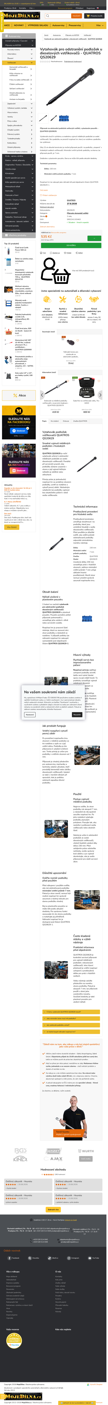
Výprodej (9, 1318)
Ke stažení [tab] (55, 421)
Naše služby (60, 1289)
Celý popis (44, 190)
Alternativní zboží (49, 372)
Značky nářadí (60, 1283)
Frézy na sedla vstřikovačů (19, 80)
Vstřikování (11, 63)
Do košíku (71, 245)
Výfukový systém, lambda (17, 108)
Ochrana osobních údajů (15, 1296)
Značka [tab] (80, 421)
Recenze (58, 1308)
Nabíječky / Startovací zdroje (16, 217)
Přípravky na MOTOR (13, 45)
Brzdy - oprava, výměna (14, 156)
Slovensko (10, 1289)
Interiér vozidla (11, 208)
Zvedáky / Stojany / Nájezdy (15, 200)
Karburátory (11, 143)
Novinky (9, 1311)
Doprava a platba (12, 1283)
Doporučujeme (11, 1315)
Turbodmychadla (13, 138)
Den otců (7, 514)
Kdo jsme (58, 1280)
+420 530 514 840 (42, 1228)
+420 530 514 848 (43, 1231)
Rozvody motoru (13, 49)
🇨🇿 (98, 8)
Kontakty (22, 8)
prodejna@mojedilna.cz (60, 1231)
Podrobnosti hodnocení (73, 61)
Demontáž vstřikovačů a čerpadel (18, 68)
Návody (58, 1311)
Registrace (91, 8)
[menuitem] (7, 25)
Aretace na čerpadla (17, 99)
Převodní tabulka (61, 1305)
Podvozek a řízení (11, 195)
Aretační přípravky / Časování (16, 41)
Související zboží (48, 332)
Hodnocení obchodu (53, 1169)
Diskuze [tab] (66, 421)
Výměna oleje (10, 169)
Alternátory (11, 54)
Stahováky (9, 191)
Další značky (85, 1159)
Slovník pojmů (60, 1302)
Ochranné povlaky (12, 226)
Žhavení (10, 58)
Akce (8, 1308)
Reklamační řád (12, 1302)
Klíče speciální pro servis (14, 182)
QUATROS (71, 200)
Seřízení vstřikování (16, 88)
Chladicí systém (13, 130)
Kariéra (58, 1299)
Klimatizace (9, 173)
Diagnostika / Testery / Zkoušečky (18, 165)
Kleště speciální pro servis (15, 178)
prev (41, 395)
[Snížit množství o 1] (94, 238)
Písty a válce (12, 121)
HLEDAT (76, 16)
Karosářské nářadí (12, 204)
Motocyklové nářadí (12, 186)
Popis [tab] (44, 421)
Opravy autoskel (11, 213)
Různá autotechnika (12, 230)
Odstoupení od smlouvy (15, 1299)
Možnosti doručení (47, 207)
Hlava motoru (12, 112)
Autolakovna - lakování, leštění (17, 221)
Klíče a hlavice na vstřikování (15, 74)
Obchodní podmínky (13, 1292)
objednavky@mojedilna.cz (60, 1228)
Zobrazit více (53, 1209)
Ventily (10, 117)
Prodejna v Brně (10, 8)
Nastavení (30, 715)
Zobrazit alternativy (47, 227)
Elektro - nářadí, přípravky (15, 160)
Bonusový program (65, 8)
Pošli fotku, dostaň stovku (65, 1292)
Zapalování (11, 103)
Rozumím (77, 715)
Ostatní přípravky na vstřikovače (17, 94)
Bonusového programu (58, 233)
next (100, 395)
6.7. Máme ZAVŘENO (12, 502)
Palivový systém (13, 134)
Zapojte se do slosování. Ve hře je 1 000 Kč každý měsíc (18, 489)
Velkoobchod (11, 1280)
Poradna (58, 1296)
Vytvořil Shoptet (96, 1384)
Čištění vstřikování (16, 84)
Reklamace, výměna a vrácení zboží (19, 1305)
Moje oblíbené (11, 1276)
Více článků (12, 527)
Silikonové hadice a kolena (17, 152)
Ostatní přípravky (13, 147)
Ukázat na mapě (71, 1220)
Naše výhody (60, 1286)
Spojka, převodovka (14, 125)
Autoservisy (14, 36)
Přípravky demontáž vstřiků (77, 213)
